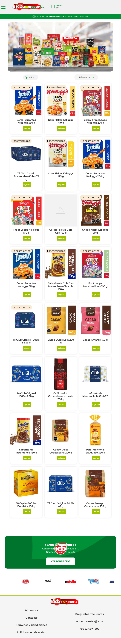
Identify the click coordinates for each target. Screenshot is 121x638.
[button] (43, 7)
